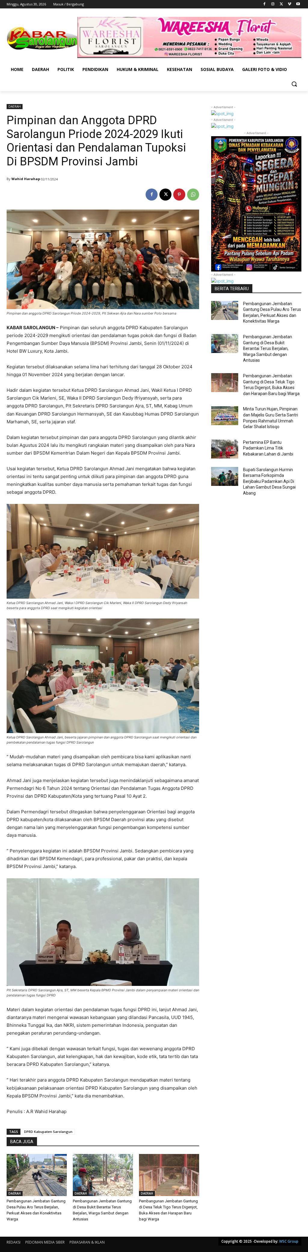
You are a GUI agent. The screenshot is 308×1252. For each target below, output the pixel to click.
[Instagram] (273, 4)
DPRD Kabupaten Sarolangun (48, 1131)
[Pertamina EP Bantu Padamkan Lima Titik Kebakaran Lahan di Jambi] (224, 449)
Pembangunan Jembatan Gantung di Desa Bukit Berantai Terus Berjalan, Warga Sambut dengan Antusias (267, 348)
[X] (281, 4)
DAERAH (14, 106)
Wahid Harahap (25, 178)
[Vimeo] (289, 4)
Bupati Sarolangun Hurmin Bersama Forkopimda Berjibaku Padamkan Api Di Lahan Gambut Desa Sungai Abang (269, 481)
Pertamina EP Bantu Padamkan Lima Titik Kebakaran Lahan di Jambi (268, 448)
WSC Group (288, 1241)
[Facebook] (264, 4)
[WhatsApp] (193, 195)
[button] (294, 84)
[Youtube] (297, 4)
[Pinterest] (179, 195)
